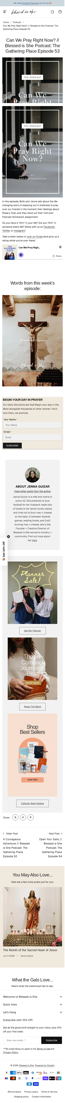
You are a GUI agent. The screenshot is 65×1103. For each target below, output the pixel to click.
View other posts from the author (32, 491)
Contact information (40, 1096)
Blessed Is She (25, 1065)
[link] (15, 817)
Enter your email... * (16, 1040)
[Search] (52, 11)
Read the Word (32, 706)
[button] (4, 551)
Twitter (6, 230)
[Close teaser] (8, 536)
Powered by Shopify (44, 1065)
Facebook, (49, 226)
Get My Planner (32, 630)
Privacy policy (30, 1091)
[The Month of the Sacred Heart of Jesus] (32, 916)
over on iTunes (35, 236)
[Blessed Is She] (24, 12)
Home (6, 22)
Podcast (17, 22)
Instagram (19, 230)
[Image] (32, 593)
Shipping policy (20, 1096)
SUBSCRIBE (12, 445)
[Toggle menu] (5, 11)
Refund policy (13, 1091)
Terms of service (48, 1091)
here (34, 540)
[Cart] (60, 11)
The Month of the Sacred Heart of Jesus (30, 950)
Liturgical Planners (30, 3)
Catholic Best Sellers (32, 803)
